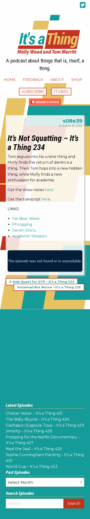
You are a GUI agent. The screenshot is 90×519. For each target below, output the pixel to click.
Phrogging (22, 224)
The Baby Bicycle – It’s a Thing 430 (37, 419)
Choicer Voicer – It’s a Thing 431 (34, 413)
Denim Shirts (24, 230)
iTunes (61, 91)
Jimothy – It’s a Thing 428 (29, 431)
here (49, 190)
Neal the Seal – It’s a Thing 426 (34, 449)
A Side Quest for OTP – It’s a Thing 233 (41, 281)
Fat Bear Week (26, 218)
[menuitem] (9, 79)
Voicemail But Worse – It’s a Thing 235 (49, 287)
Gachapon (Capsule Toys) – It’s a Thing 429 (45, 425)
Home (9, 79)
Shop (76, 79)
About (57, 79)
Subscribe (33, 91)
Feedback (33, 79)
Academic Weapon (29, 236)
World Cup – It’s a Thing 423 (31, 466)
